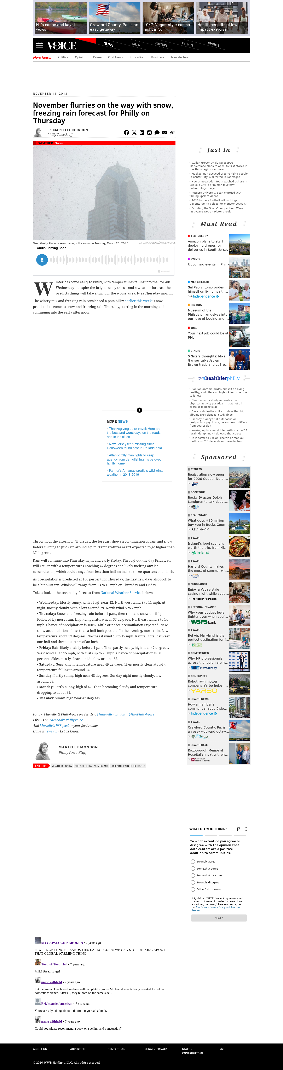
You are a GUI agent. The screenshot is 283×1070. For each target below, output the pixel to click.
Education (137, 57)
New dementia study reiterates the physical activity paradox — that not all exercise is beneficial (216, 403)
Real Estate (199, 515)
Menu (39, 45)
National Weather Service (121, 593)
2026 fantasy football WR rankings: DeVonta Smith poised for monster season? (218, 201)
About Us (40, 1049)
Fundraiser (199, 584)
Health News (200, 699)
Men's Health (200, 282)
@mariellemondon (111, 714)
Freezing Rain (120, 765)
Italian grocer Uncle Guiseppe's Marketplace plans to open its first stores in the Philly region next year (218, 165)
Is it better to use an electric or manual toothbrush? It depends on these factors (217, 439)
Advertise (77, 1049)
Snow (59, 143)
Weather (45, 143)
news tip (51, 731)
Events (187, 44)
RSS (221, 1049)
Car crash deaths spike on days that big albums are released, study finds (217, 412)
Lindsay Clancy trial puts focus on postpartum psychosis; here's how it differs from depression (218, 422)
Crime (97, 57)
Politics (63, 57)
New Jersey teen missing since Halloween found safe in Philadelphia (134, 446)
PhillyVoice (61, 45)
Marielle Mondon (70, 130)
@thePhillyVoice (141, 714)
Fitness (196, 469)
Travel (195, 538)
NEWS (123, 421)
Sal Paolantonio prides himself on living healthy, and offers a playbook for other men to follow (219, 392)
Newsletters (180, 57)
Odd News (115, 57)
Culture (161, 44)
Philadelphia (83, 765)
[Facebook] (126, 133)
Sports (214, 44)
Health (134, 44)
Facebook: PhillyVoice (66, 720)
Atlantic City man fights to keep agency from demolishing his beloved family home (134, 459)
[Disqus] (104, 880)
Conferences (200, 653)
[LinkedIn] (142, 133)
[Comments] (157, 133)
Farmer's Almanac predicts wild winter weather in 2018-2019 (135, 472)
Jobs (194, 328)
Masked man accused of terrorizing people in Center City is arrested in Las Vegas (219, 175)
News (109, 44)
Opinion (80, 57)
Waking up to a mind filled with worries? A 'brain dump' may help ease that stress (219, 431)
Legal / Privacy (156, 1049)
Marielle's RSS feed (54, 726)
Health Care (199, 745)
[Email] (164, 133)
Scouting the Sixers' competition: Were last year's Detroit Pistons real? (216, 209)
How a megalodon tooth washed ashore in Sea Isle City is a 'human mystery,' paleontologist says (218, 184)
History (196, 305)
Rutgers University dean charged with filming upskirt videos (215, 194)
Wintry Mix (101, 765)
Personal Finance (203, 607)
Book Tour (198, 492)
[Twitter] (134, 133)
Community (199, 676)
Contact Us (116, 1049)
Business (157, 57)
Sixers (195, 351)
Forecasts (138, 765)
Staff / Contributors (192, 1051)
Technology (199, 236)
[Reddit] (149, 133)
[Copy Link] (172, 133)
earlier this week (138, 301)
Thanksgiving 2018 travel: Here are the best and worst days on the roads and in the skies (134, 432)
